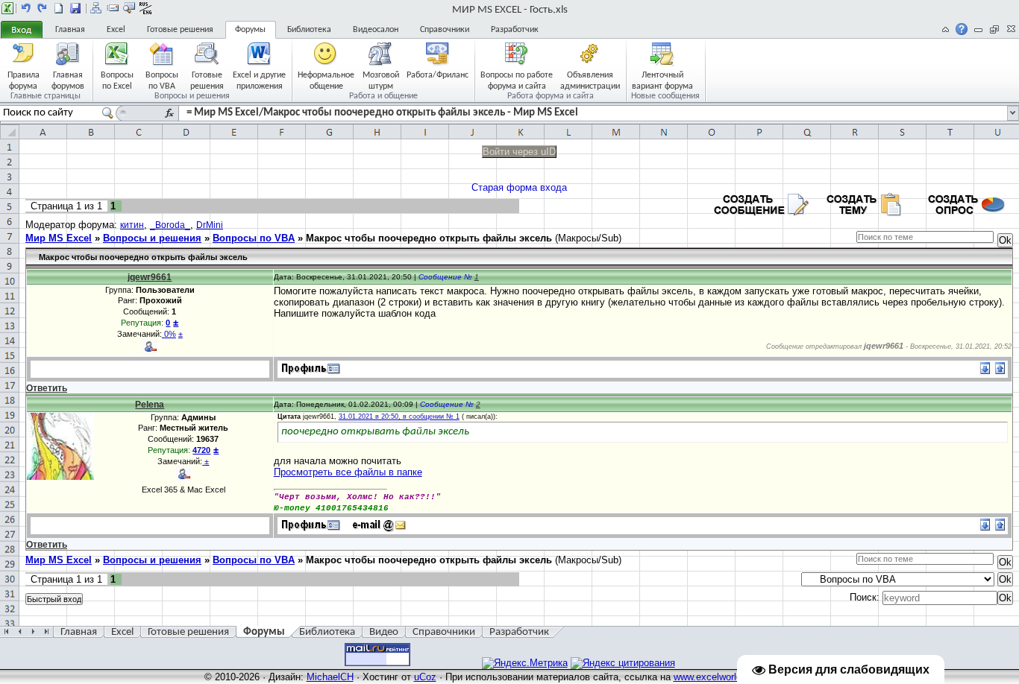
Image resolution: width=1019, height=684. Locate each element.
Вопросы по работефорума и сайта (516, 80)
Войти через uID (519, 151)
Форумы (250, 29)
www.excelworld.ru (713, 677)
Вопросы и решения (152, 238)
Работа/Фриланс (437, 75)
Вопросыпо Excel (117, 80)
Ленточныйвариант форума (662, 80)
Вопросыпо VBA (161, 80)
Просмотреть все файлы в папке (348, 472)
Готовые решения (180, 29)
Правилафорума (23, 80)
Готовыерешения (207, 80)
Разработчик (515, 29)
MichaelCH (330, 677)
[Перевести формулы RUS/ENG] (145, 8)
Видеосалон (375, 29)
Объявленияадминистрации (590, 80)
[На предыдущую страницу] (26, 8)
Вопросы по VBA (254, 238)
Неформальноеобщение (326, 80)
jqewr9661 (150, 277)
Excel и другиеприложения (259, 80)
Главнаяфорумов (67, 80)
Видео (383, 632)
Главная (70, 29)
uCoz (425, 677)
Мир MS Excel (58, 238)
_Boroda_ (170, 225)
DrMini (209, 225)
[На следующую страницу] (42, 8)
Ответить (46, 388)
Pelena (149, 404)
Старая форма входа (519, 187)
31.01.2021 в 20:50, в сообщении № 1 (399, 416)
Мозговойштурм (381, 80)
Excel (116, 29)
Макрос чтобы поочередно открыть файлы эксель (429, 238)
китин (132, 225)
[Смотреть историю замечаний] (203, 461)
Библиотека (309, 29)
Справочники (444, 29)
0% (169, 333)
